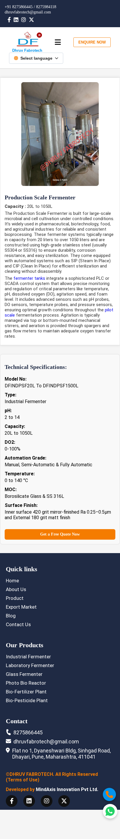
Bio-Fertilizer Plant (26, 692)
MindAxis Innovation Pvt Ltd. (67, 789)
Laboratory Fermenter (30, 665)
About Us (16, 589)
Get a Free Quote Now (60, 534)
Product (15, 598)
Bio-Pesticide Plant (27, 700)
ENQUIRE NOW (92, 42)
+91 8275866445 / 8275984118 (30, 7)
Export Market (21, 607)
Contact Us (18, 624)
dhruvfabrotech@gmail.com (28, 12)
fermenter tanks (29, 278)
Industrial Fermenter (28, 657)
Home (12, 580)
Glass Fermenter (24, 674)
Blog (11, 616)
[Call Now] (109, 794)
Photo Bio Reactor (26, 683)
